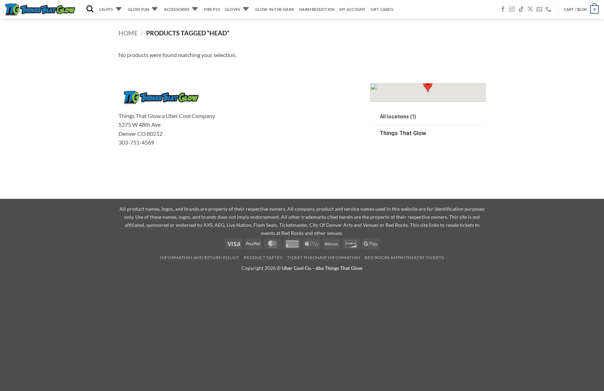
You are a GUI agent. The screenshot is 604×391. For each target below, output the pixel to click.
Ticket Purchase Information (323, 257)
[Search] (90, 9)
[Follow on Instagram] (512, 9)
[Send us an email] (539, 9)
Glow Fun (138, 9)
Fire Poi (212, 9)
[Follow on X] (530, 9)
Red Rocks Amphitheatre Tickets (404, 257)
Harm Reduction (317, 9)
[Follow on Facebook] (503, 9)
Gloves (232, 9)
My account (352, 9)
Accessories (176, 9)
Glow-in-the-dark (275, 9)
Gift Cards (382, 9)
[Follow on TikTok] (521, 9)
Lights (106, 9)
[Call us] (548, 9)
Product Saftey (263, 257)
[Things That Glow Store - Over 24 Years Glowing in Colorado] (40, 9)
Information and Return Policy (199, 257)
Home (128, 33)
